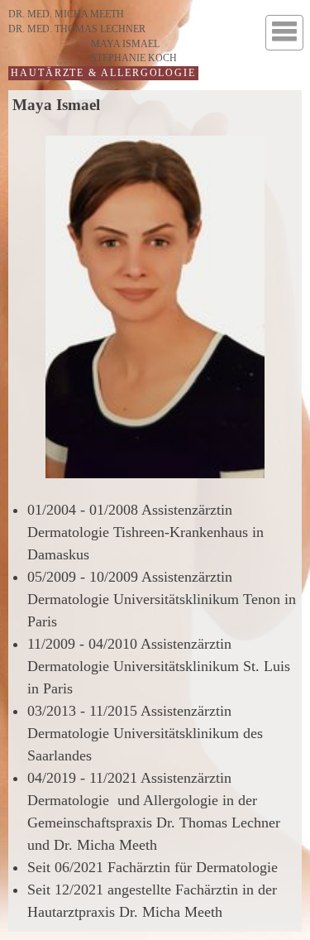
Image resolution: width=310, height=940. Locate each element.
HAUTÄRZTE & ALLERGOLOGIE (103, 73)
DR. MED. (66, 14)
